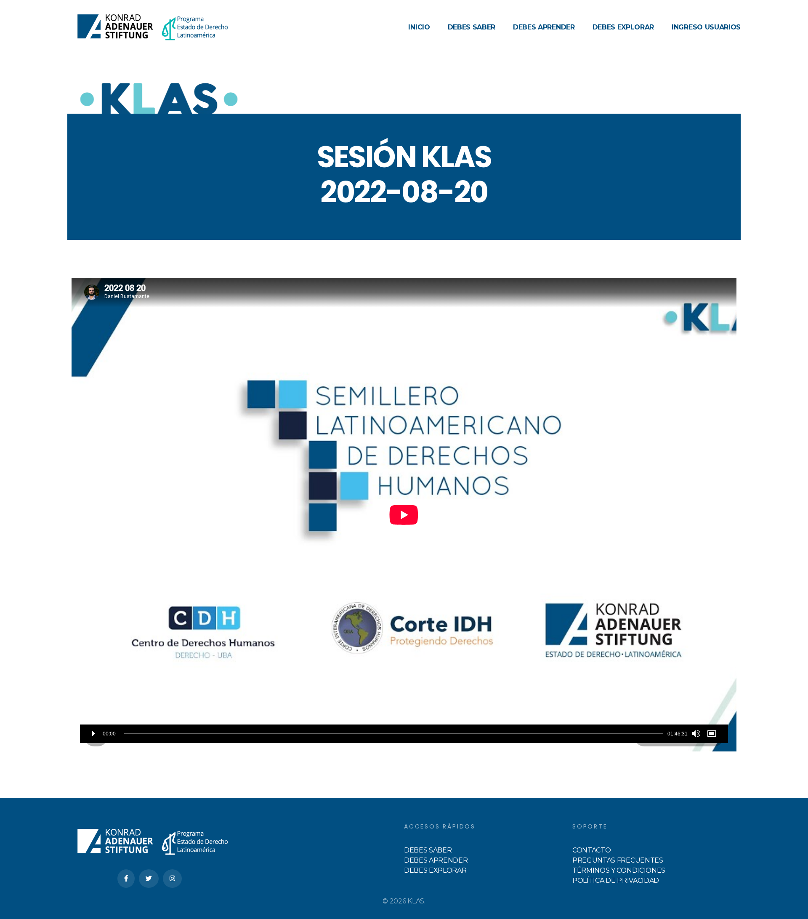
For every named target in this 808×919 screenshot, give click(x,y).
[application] (404, 514)
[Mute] (696, 734)
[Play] (93, 734)
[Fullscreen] (713, 734)
